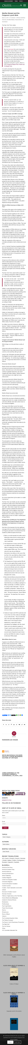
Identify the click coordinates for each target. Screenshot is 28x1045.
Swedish (16, 862)
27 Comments (12, 17)
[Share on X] (6, 724)
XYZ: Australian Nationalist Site (9, 930)
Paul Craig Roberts (6, 906)
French (17, 858)
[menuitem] (9, 1)
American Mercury (6, 871)
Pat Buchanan (5, 904)
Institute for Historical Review (9, 900)
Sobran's (4, 916)
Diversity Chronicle (6, 893)
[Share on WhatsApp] (9, 724)
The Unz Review (6, 926)
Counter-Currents (6, 885)
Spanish (10, 862)
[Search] (20, 5)
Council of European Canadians (9, 883)
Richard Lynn (5, 912)
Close (10, 1042)
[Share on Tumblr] (16, 724)
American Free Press (7, 867)
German (22, 858)
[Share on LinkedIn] (14, 724)
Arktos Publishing (6, 875)
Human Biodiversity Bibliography (10, 898)
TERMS (16, 1)
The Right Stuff (5, 924)
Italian (9, 860)
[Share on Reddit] (22, 724)
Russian (4, 862)
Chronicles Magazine (7, 881)
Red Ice (4, 910)
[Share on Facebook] (3, 724)
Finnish (12, 858)
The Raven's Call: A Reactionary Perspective (13, 922)
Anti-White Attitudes (11, 19)
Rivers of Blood (6, 914)
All (3, 858)
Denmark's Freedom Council (9, 891)
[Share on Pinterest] (11, 724)
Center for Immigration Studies (9, 879)
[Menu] (24, 5)
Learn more (17, 1042)
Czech (7, 858)
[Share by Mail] (24, 724)
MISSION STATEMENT (8, 1)
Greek (4, 860)
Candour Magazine (6, 877)
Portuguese (20, 860)
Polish (14, 860)
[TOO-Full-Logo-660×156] (11, 5)
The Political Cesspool (7, 920)
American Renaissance (8, 873)
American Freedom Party (8, 869)
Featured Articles (18, 19)
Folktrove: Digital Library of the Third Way (12, 895)
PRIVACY (21, 1)
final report (11, 49)
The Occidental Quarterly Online (10, 918)
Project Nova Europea (7, 908)
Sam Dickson (4, 21)
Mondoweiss (5, 902)
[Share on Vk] (19, 724)
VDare (3, 928)
